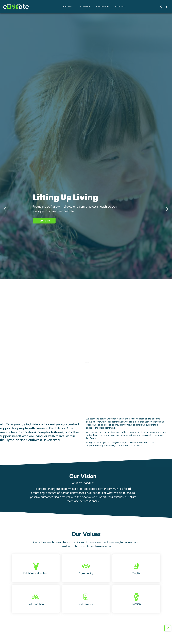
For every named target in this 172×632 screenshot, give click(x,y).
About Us (67, 6)
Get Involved (84, 6)
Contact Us (120, 6)
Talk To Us (44, 220)
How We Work (102, 6)
